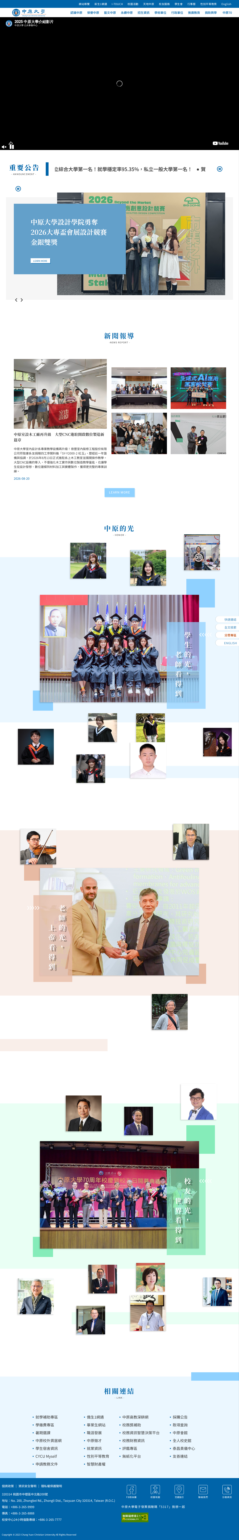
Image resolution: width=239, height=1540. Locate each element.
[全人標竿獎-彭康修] (150, 727)
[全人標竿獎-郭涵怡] (88, 561)
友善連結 (180, 1456)
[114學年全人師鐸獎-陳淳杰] (170, 1012)
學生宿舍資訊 (46, 1448)
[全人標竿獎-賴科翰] (36, 747)
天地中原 (148, 4)
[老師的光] (119, 921)
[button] (4, 147)
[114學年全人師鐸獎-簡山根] (38, 846)
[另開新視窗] (139, 1517)
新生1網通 (100, 4)
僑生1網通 (95, 1417)
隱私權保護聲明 (51, 1486)
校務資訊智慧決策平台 (141, 1432)
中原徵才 (94, 1440)
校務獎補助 (131, 1424)
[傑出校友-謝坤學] (199, 1102)
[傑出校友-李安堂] (217, 1291)
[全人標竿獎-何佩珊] (217, 742)
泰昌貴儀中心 (184, 1448)
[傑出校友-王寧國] (84, 1113)
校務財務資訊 (133, 1440)
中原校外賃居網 (48, 1440)
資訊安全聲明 (27, 1486)
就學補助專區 (46, 1417)
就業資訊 (94, 1448)
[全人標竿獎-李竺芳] (148, 568)
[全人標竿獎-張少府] (148, 760)
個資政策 (8, 1486)
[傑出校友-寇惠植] (103, 1279)
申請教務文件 (46, 1464)
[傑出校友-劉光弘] (148, 1313)
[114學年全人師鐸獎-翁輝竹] (191, 842)
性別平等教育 (208, 4)
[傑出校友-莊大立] (138, 1121)
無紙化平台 (131, 1456)
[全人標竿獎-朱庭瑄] (103, 727)
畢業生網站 (96, 1424)
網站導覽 (84, 4)
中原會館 (180, 1432)
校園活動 (133, 4)
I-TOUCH (117, 4)
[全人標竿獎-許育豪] (202, 552)
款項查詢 (180, 1424)
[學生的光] (119, 648)
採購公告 (180, 1417)
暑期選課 (42, 1432)
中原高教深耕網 (135, 1417)
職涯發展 (94, 1432)
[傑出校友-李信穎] (91, 1320)
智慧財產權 (96, 1464)
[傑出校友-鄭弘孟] (36, 1296)
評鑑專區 (129, 1448)
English (226, 4)
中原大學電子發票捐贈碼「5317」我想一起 (153, 1506)
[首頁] (29, 12)
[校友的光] (119, 1195)
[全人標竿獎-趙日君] (91, 768)
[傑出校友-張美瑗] (150, 1277)
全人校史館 (182, 1440)
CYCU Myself (46, 1456)
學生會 (179, 4)
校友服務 (164, 4)
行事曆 (191, 4)
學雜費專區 (44, 1424)
